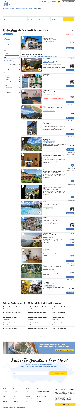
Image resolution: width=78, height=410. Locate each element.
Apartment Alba (47, 139)
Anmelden (43, 1)
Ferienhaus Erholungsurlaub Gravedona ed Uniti (53, 92)
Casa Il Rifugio (46, 282)
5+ (15, 44)
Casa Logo (45, 250)
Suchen (69, 19)
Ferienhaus (13, 92)
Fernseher (13, 71)
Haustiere (13, 77)
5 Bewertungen (51, 62)
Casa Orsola (46, 60)
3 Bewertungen (51, 269)
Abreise (41, 18)
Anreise (29, 18)
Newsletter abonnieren (58, 373)
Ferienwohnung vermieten (68, 1)
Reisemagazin (29, 396)
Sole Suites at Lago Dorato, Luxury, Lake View (54, 203)
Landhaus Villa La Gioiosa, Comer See (52, 266)
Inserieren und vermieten (43, 391)
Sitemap (5, 401)
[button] (65, 407)
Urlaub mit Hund (13, 87)
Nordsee (5, 391)
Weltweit (5, 399)
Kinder (13, 79)
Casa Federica (46, 219)
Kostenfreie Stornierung (13, 64)
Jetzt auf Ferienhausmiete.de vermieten (64, 350)
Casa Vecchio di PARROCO (49, 234)
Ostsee (4, 394)
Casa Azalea (46, 75)
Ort (5, 18)
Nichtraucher (13, 81)
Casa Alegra (46, 123)
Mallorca (5, 396)
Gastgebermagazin (41, 394)
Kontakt (28, 401)
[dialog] (65, 398)
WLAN (13, 69)
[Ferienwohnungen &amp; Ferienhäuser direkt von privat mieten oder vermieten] (13, 4)
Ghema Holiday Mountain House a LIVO (52, 107)
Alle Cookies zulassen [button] (65, 404)
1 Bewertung (50, 237)
